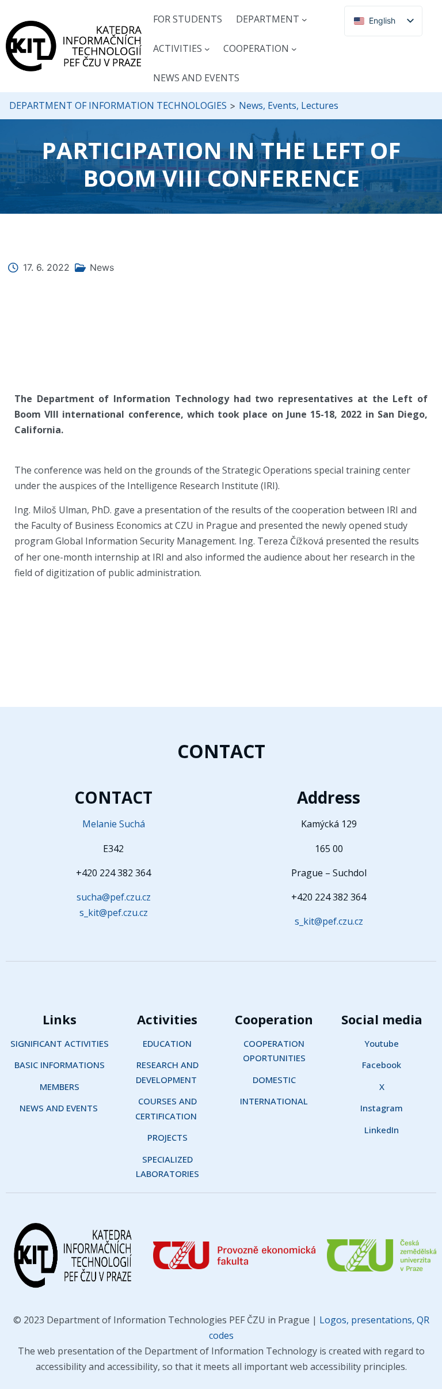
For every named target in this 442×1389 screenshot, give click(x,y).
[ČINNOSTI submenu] (207, 49)
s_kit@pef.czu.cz (113, 912)
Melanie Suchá (113, 823)
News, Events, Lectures (288, 105)
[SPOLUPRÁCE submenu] (294, 49)
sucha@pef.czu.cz (114, 897)
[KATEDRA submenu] (304, 19)
